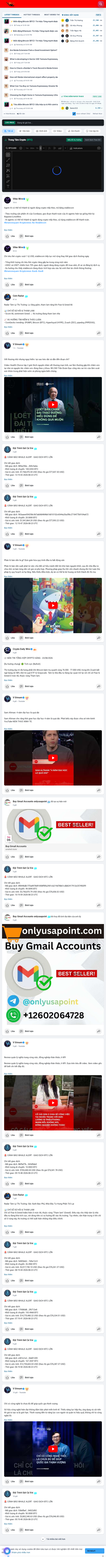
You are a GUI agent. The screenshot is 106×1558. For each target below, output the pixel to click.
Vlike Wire (18, 199)
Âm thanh (75, 131)
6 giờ (15, 1150)
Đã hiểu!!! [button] (91, 1551)
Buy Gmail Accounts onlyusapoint (30, 801)
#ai (33, 222)
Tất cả (10, 131)
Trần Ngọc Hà (75, 31)
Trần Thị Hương (76, 20)
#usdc (35, 271)
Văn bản (26, 131)
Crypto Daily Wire (21, 649)
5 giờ (15, 805)
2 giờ (15, 452)
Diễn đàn (21, 114)
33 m (15, 251)
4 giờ (15, 653)
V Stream (17, 344)
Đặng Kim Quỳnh (77, 41)
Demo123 (74, 108)
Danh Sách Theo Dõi (92, 140)
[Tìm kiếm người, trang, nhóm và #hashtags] (101, 4)
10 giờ (15, 1393)
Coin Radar (18, 296)
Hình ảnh (43, 131)
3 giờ (15, 500)
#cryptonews (25, 222)
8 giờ (15, 1295)
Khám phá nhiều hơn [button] (21, 1552)
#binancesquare (11, 222)
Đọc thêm (8, 230)
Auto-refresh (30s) (83, 114)
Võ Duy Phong (76, 36)
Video (59, 131)
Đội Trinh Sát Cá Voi (23, 448)
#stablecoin (40, 222)
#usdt (40, 271)
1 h (14, 348)
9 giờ (15, 1344)
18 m (15, 203)
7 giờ (15, 1198)
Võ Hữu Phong (76, 25)
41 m (15, 299)
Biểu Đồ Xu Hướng (74, 140)
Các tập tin (94, 131)
